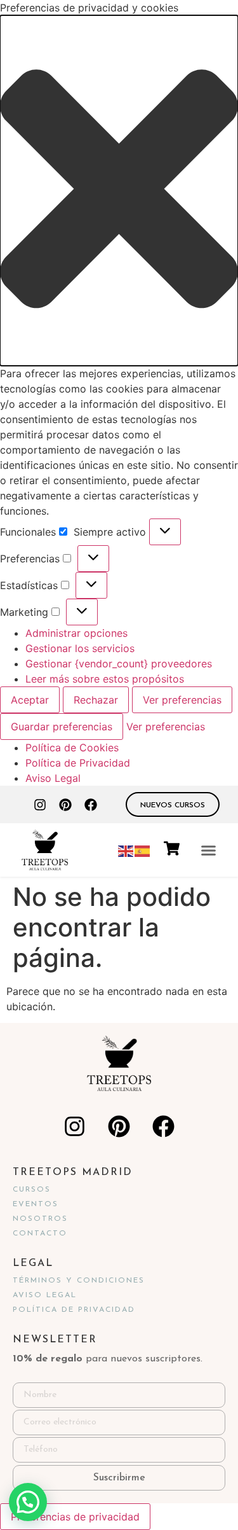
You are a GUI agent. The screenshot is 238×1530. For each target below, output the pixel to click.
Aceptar (30, 699)
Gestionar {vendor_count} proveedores (118, 663)
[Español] (143, 850)
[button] (119, 190)
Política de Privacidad (77, 762)
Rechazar (96, 699)
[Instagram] (40, 804)
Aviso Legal (53, 778)
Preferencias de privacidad (75, 1516)
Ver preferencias (182, 699)
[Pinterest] (65, 804)
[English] (126, 850)
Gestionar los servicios (80, 648)
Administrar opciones (76, 633)
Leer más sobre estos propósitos (104, 678)
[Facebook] (90, 804)
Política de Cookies (72, 747)
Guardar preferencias (61, 726)
